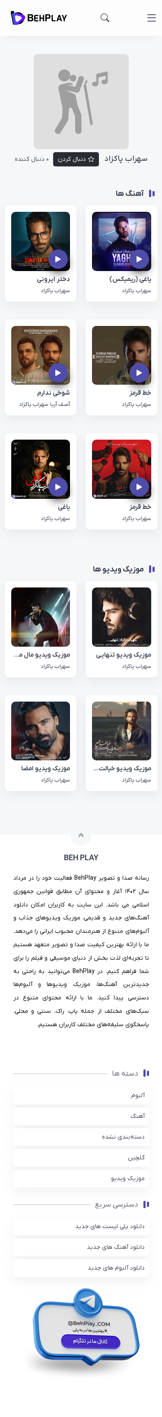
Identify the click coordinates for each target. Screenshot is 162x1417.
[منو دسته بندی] (151, 18)
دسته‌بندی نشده (123, 1137)
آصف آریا (60, 404)
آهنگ (137, 1116)
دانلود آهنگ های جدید (116, 1247)
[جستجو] (105, 17)
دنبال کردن (72, 159)
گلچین (136, 1158)
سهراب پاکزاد (136, 290)
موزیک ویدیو (128, 1178)
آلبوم (138, 1095)
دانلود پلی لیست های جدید (110, 1226)
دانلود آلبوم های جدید (116, 1268)
